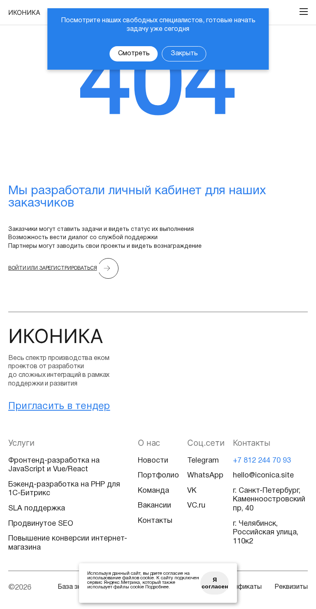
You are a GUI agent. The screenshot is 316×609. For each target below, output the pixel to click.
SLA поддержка (36, 508)
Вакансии (154, 505)
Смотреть (134, 53)
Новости (153, 460)
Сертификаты (240, 587)
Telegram (203, 460)
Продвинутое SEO (40, 523)
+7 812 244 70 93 (262, 460)
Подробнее (157, 587)
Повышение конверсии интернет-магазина (67, 543)
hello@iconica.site (263, 475)
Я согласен (215, 583)
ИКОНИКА (24, 12)
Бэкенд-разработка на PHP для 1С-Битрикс (64, 489)
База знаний (76, 587)
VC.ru (196, 505)
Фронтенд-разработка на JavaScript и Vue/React (54, 465)
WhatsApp (205, 475)
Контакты (155, 520)
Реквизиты (291, 587)
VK (191, 490)
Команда (153, 490)
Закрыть (184, 53)
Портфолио (158, 475)
